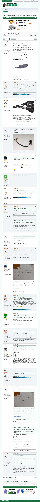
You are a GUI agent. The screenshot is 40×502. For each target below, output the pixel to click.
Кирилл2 (6, 41)
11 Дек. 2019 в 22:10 (15, 206)
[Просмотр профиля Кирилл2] (5, 35)
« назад (31, 35)
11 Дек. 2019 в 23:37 (15, 263)
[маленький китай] (4, 95)
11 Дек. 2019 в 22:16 (15, 233)
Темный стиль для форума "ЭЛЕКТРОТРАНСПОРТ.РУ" (21, 163)
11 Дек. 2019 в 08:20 (15, 155)
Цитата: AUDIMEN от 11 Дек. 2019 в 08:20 (20, 208)
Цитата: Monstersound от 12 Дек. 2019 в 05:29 (21, 427)
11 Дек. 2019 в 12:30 (15, 188)
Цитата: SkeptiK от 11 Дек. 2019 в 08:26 (20, 235)
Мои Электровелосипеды (17, 365)
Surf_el (19, 15)
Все (15, 38)
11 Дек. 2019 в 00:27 (15, 41)
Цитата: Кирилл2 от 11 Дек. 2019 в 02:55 (20, 157)
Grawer (21, 15)
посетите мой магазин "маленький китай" (19, 93)
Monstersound (7, 329)
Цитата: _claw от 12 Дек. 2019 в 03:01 (20, 455)
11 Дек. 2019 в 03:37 (15, 127)
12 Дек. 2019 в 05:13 (15, 313)
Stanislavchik (25, 15)
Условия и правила (32, 500)
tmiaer (5, 313)
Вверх (4, 477)
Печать (35, 38)
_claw (5, 82)
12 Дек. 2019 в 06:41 (15, 344)
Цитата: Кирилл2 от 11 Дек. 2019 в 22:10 (20, 297)
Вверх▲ (37, 500)
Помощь (28, 500)
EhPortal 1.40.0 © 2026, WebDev (6, 500)
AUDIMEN (6, 155)
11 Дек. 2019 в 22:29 (15, 248)
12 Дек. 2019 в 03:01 (15, 295)
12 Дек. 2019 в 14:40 (15, 453)
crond (5, 344)
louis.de (26, 434)
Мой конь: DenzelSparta (17, 167)
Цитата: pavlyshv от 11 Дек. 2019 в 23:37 (20, 315)
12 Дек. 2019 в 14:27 (15, 386)
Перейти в (20, 484)
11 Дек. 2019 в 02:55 (15, 100)
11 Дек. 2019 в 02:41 (15, 82)
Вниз (4, 38)
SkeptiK (5, 174)
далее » (34, 35)
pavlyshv (6, 263)
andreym (16, 15)
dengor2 (28, 15)
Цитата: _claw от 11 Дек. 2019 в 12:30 (20, 220)
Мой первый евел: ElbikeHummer (29, 167)
